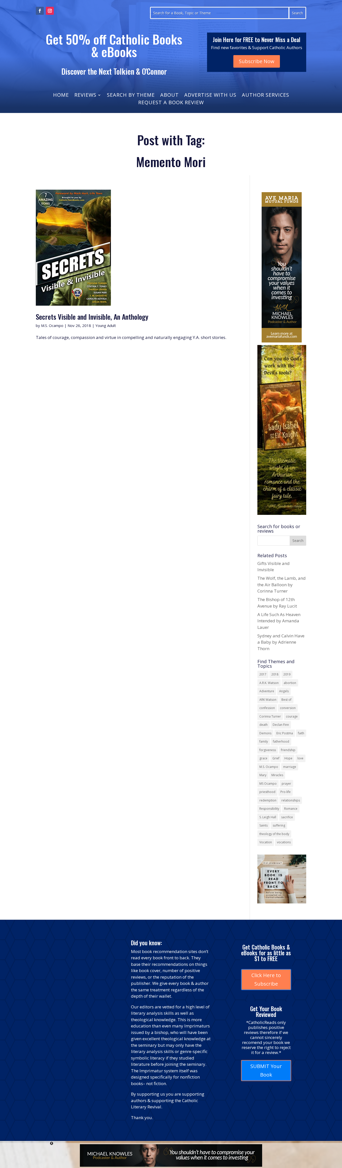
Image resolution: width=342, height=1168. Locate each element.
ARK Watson (267, 699)
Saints (263, 825)
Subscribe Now (256, 61)
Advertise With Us (210, 95)
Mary (262, 775)
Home (61, 95)
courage (292, 716)
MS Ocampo (268, 783)
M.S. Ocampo (52, 325)
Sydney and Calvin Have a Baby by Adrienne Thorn (280, 642)
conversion (288, 708)
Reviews (85, 95)
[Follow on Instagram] (50, 11)
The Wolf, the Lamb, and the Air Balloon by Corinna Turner (281, 584)
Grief (275, 758)
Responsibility (269, 808)
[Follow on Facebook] (40, 11)
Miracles (277, 775)
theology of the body (274, 834)
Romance (290, 808)
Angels (284, 691)
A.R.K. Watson (269, 683)
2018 (274, 674)
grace (263, 758)
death (263, 725)
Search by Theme (131, 95)
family (263, 741)
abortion (290, 683)
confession (267, 708)
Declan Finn (281, 725)
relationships (290, 800)
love (300, 758)
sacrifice (287, 817)
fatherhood (281, 741)
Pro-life (285, 792)
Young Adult (105, 325)
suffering (279, 825)
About (169, 95)
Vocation (265, 842)
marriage (289, 767)
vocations (284, 842)
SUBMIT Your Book (266, 1070)
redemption (267, 800)
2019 (286, 674)
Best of (286, 699)
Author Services (265, 95)
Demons (265, 733)
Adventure (266, 691)
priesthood (267, 792)
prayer (286, 783)
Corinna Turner (270, 716)
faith (301, 733)
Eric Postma (284, 733)
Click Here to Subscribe (266, 979)
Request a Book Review (171, 103)
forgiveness (267, 750)
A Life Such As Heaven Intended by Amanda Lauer (278, 621)
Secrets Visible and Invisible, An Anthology (93, 316)
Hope (288, 758)
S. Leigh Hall (267, 817)
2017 (262, 674)
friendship (288, 750)
